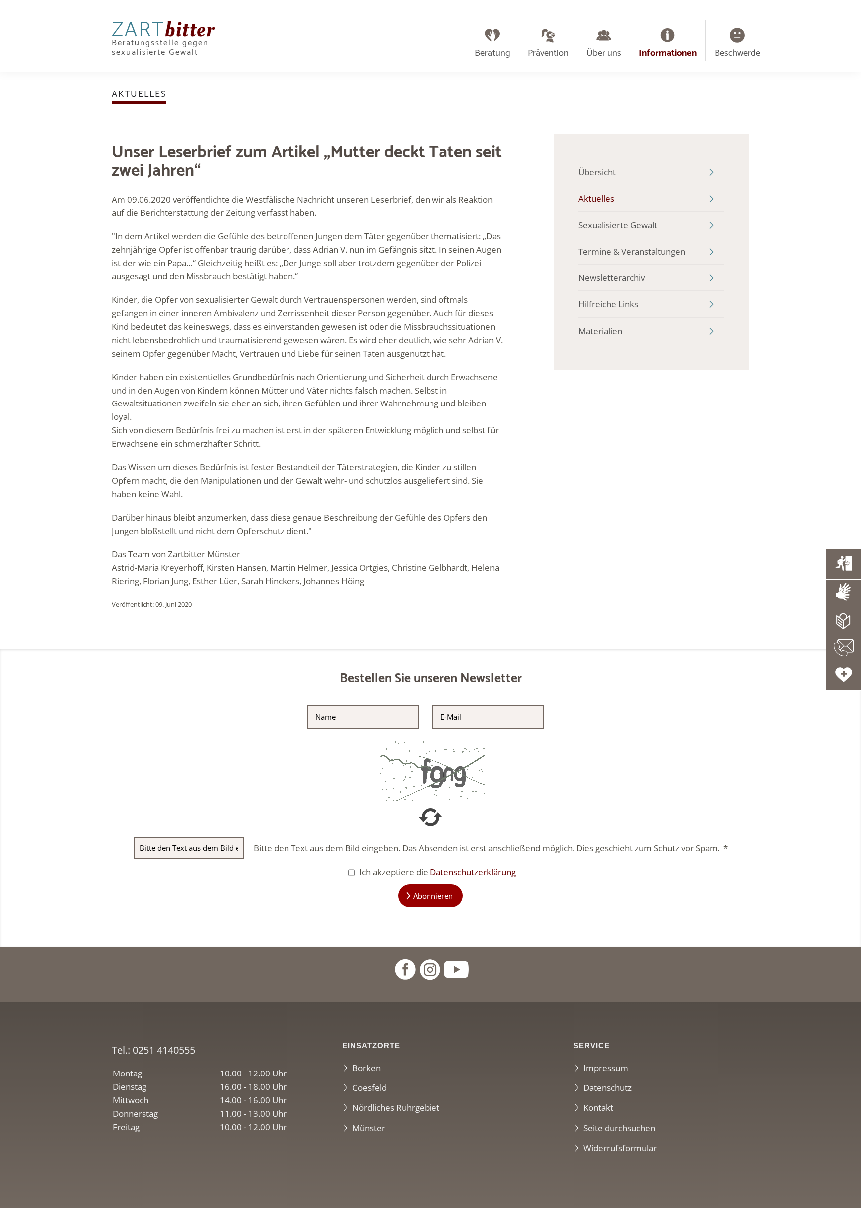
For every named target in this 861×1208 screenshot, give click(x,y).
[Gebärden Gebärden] (843, 592)
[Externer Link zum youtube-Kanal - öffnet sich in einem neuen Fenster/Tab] (456, 968)
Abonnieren (433, 896)
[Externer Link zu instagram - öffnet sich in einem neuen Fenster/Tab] (429, 968)
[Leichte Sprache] (843, 621)
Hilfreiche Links (608, 304)
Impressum (605, 1068)
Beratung (492, 53)
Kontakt (598, 1107)
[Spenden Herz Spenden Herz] (843, 675)
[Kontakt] (843, 648)
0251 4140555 (164, 1050)
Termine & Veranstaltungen (631, 251)
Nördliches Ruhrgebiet (395, 1107)
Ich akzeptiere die (436, 872)
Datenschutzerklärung (473, 872)
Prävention (548, 53)
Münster (368, 1128)
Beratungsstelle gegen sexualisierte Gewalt (163, 41)
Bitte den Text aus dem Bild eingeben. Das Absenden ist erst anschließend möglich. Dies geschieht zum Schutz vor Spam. (491, 848)
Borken (366, 1068)
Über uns (603, 53)
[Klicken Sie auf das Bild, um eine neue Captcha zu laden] (430, 769)
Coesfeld (369, 1087)
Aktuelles (596, 198)
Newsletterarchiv (611, 277)
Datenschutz (607, 1087)
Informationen (668, 53)
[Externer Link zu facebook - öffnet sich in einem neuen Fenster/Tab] (404, 968)
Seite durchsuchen (619, 1128)
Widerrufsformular (620, 1148)
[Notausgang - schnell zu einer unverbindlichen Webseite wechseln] (843, 564)
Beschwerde (737, 53)
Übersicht (597, 172)
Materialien (600, 331)
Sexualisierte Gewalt (617, 225)
